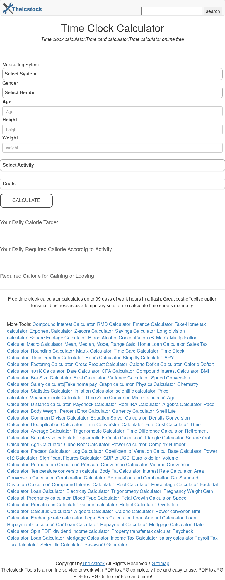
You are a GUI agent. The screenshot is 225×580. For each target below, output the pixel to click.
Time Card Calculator (136, 350)
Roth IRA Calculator (139, 404)
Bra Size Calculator (51, 377)
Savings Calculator (135, 330)
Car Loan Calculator (77, 524)
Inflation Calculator (93, 390)
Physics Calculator (155, 384)
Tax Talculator (23, 544)
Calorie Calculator (134, 511)
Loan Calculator (47, 491)
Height (9, 119)
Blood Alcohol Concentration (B (121, 337)
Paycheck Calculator (94, 404)
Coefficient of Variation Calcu (135, 451)
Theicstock (93, 563)
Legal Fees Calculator (108, 517)
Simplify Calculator (142, 357)
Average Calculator (51, 430)
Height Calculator (138, 504)
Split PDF (41, 531)
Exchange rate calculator (56, 517)
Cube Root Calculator (86, 444)
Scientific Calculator (61, 544)
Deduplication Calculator (56, 424)
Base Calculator (184, 451)
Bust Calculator (89, 377)
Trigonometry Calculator (136, 491)
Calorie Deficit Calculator (155, 364)
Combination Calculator (80, 477)
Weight (10, 137)
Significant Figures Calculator (70, 457)
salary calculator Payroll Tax (188, 537)
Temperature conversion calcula (64, 470)
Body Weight (44, 411)
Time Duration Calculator (57, 357)
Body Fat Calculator (119, 470)
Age (6, 101)
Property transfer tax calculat (140, 531)
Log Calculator (87, 451)
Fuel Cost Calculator (166, 424)
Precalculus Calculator (54, 504)
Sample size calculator (54, 437)
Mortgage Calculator (170, 524)
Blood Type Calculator (96, 497)
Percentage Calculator (174, 484)
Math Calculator (148, 397)
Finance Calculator (152, 324)
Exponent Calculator (51, 330)
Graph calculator (116, 384)
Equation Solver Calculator (118, 417)
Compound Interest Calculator (64, 324)
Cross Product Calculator (101, 364)
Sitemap (160, 563)
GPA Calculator (118, 370)
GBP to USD (116, 457)
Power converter (173, 511)
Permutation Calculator (55, 464)
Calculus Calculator (51, 511)
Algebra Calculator (181, 404)
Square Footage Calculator (58, 337)
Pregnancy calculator (49, 497)
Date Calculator (83, 370)
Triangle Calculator (163, 437)
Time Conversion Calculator (114, 424)
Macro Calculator (44, 344)
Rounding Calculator (52, 350)
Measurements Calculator (56, 397)
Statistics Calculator (51, 390)
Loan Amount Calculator (158, 517)
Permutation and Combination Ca (142, 477)
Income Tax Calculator (134, 537)
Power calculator (129, 444)
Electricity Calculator (87, 491)
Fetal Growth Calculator (146, 497)
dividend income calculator (81, 531)
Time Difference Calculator (155, 430)
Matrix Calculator (93, 350)
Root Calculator (132, 484)
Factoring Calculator (52, 364)
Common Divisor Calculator (59, 417)
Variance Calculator (128, 377)
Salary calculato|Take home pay (64, 384)
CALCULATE (26, 200)
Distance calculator (51, 404)
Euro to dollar (146, 457)
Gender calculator (98, 504)
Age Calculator (46, 444)
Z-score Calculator (93, 330)
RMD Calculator (113, 324)
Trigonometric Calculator (98, 430)
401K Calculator (47, 370)
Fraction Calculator (50, 451)
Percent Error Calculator (85, 411)
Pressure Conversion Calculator (114, 464)
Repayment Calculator (123, 524)
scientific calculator (135, 390)
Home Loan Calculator (161, 344)
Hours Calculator (102, 357)
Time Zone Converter (107, 397)
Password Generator (105, 544)
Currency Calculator (133, 411)
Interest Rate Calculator (167, 470)
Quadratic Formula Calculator (111, 437)
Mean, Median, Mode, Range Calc (99, 344)
